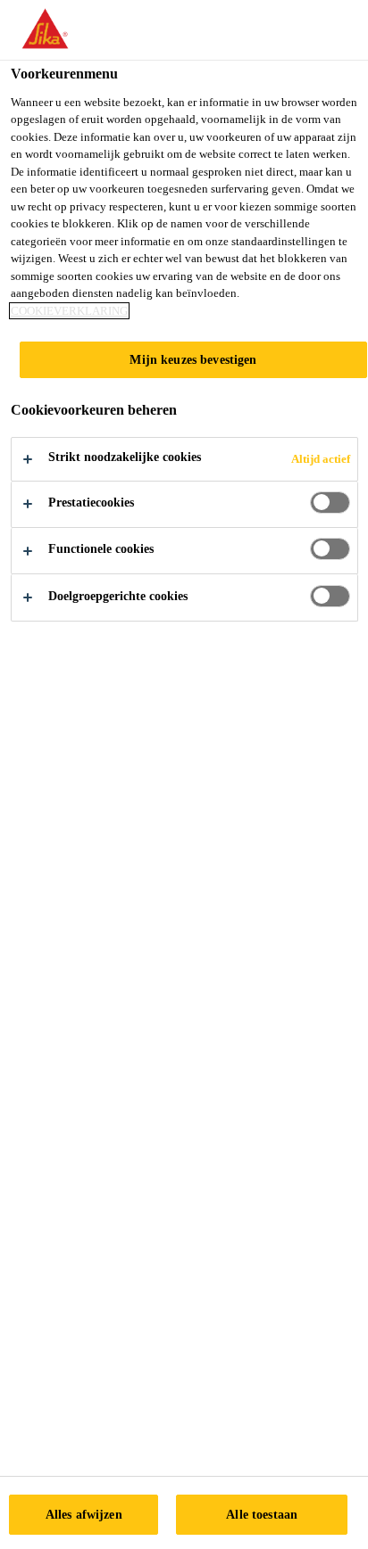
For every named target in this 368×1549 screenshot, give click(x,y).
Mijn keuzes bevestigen (193, 359)
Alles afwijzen (84, 1514)
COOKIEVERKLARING (69, 310)
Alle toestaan (261, 1514)
